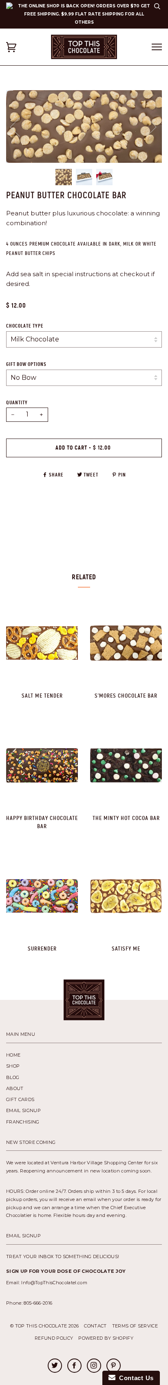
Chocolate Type (25, 326)
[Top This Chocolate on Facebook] (74, 1366)
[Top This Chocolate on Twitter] (54, 1366)
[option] (84, 126)
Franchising (23, 1122)
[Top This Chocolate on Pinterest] (113, 1366)
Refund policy (54, 1338)
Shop (13, 1066)
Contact (95, 1326)
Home (13, 1055)
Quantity (17, 402)
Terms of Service (135, 1326)
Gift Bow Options (26, 364)
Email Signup (23, 1110)
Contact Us (134, 1377)
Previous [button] (20, 126)
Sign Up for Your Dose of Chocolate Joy (66, 1271)
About (15, 1088)
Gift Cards (20, 1099)
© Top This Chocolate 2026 (44, 1326)
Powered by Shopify (105, 1338)
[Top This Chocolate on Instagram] (94, 1366)
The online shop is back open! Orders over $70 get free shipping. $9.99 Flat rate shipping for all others (84, 14)
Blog (12, 1077)
